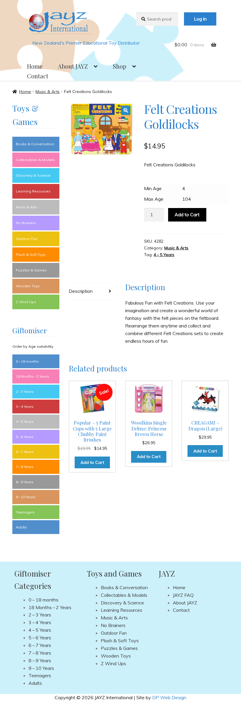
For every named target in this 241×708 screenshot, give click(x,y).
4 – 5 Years (164, 254)
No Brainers (26, 223)
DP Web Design (169, 697)
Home (35, 66)
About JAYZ (73, 66)
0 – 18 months (27, 361)
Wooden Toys (28, 286)
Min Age (153, 188)
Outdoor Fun (26, 238)
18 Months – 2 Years (32, 376)
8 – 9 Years (25, 482)
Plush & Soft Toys (31, 254)
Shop (119, 66)
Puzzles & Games (31, 270)
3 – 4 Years (25, 406)
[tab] (92, 291)
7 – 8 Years (25, 466)
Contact (37, 76)
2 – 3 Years (25, 391)
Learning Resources (33, 191)
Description (81, 291)
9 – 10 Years (26, 497)
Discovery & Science (33, 175)
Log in (200, 19)
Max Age (153, 199)
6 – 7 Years (25, 452)
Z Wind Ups (26, 302)
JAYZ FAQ (183, 595)
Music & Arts (48, 91)
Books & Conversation (35, 144)
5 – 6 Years (25, 437)
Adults (21, 527)
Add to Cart (187, 214)
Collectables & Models (35, 160)
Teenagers (25, 512)
